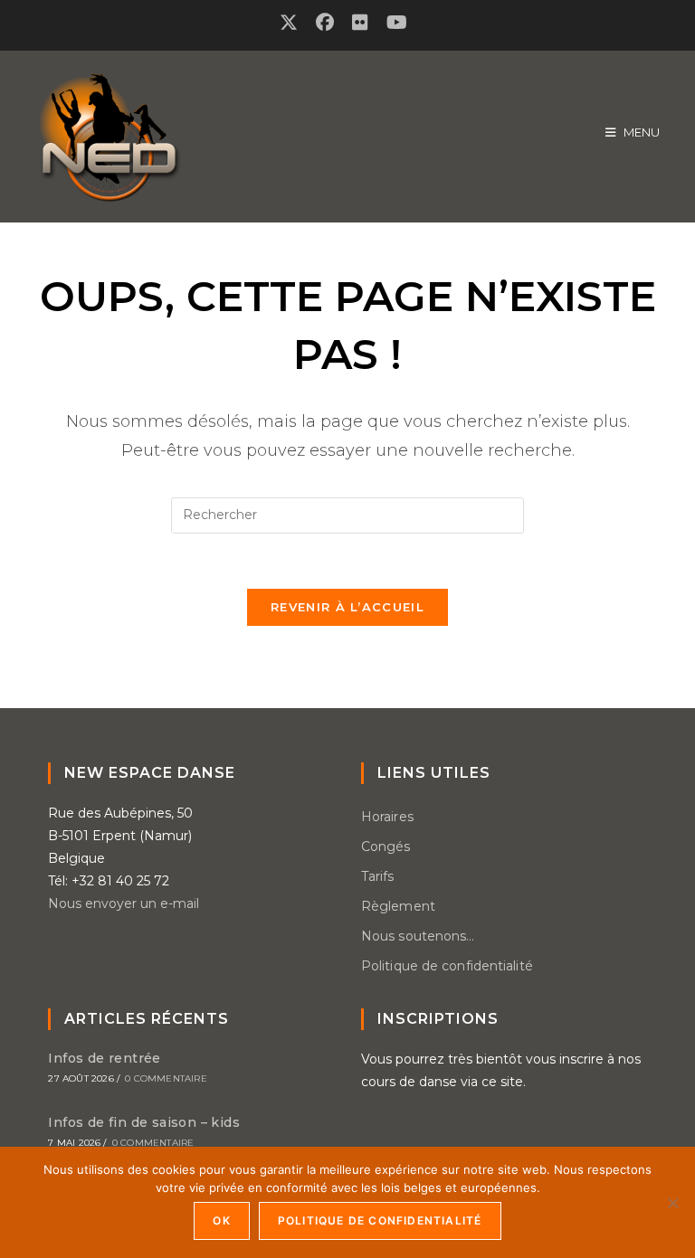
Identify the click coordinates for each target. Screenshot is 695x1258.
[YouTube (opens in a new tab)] (396, 23)
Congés (386, 846)
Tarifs (378, 876)
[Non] (672, 1203)
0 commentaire (166, 1078)
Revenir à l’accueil (347, 607)
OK (221, 1220)
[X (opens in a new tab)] (293, 23)
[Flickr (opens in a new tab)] (360, 23)
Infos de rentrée (104, 1058)
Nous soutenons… (418, 936)
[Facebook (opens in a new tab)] (325, 23)
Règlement (398, 906)
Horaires (387, 817)
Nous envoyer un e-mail (123, 903)
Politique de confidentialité (447, 966)
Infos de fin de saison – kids (144, 1122)
